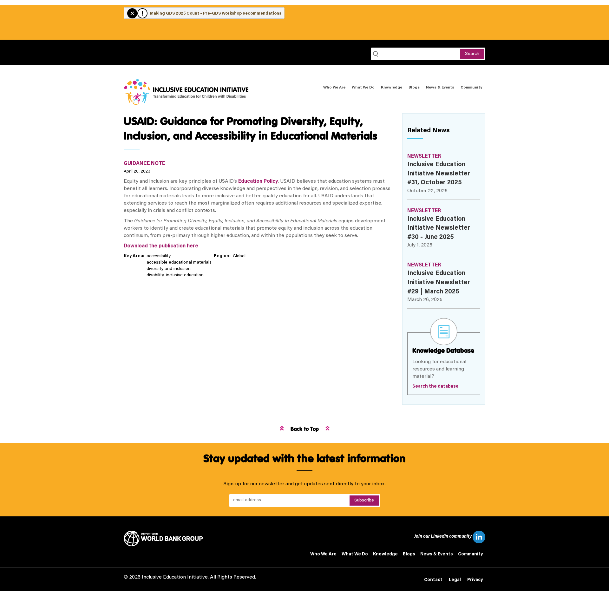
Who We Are (334, 87)
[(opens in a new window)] (166, 538)
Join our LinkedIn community (443, 536)
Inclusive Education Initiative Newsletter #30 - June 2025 (438, 228)
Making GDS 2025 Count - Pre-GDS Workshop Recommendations (215, 13)
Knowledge (391, 87)
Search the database (435, 386)
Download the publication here (161, 246)
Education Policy (258, 181)
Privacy (475, 580)
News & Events (440, 87)
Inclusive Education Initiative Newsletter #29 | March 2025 (438, 282)
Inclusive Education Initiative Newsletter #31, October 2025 (438, 173)
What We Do (363, 87)
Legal (455, 580)
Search (472, 54)
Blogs (414, 87)
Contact (433, 580)
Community (471, 87)
